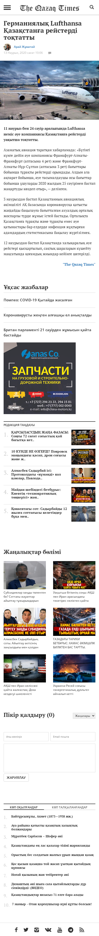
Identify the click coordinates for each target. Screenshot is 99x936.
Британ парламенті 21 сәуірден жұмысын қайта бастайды (47, 332)
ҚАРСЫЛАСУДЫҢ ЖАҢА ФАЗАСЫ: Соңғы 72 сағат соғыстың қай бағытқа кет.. (40, 436)
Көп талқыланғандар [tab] (69, 807)
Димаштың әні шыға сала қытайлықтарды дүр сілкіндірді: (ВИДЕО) (48, 886)
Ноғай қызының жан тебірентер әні (40, 874)
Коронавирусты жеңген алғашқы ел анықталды (48, 315)
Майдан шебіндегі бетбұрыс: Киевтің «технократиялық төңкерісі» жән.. (36, 493)
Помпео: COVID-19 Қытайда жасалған (38, 300)
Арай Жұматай (24, 47)
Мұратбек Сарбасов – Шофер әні (36, 836)
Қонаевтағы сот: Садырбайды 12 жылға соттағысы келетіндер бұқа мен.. (39, 512)
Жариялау (16, 777)
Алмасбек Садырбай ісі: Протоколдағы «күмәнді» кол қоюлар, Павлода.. (36, 474)
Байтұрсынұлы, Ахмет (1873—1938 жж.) (42, 816)
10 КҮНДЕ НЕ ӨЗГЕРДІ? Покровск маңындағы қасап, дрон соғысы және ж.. (39, 455)
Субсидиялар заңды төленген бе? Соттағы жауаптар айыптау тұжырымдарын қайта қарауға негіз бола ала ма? (25, 600)
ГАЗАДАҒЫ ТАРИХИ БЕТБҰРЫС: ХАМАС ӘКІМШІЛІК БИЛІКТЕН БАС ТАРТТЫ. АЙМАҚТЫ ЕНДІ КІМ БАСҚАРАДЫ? (74, 647)
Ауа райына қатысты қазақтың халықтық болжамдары (44, 827)
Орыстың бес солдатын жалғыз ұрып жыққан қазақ (52, 855)
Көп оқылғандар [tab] (23, 807)
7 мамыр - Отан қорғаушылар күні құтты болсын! (52, 904)
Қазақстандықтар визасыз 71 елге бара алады (47, 895)
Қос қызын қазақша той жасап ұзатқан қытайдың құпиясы (51, 866)
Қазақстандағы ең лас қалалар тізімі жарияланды (50, 845)
